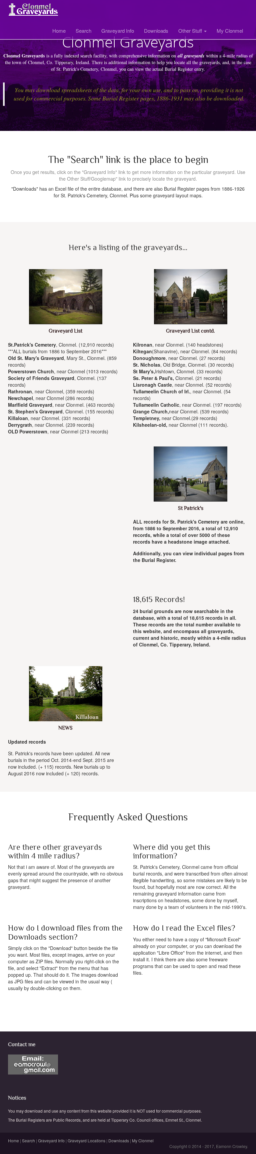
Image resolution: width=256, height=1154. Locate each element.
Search (83, 30)
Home (59, 30)
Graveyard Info (117, 30)
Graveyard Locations (86, 1140)
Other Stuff (190, 30)
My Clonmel (230, 30)
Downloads (156, 30)
